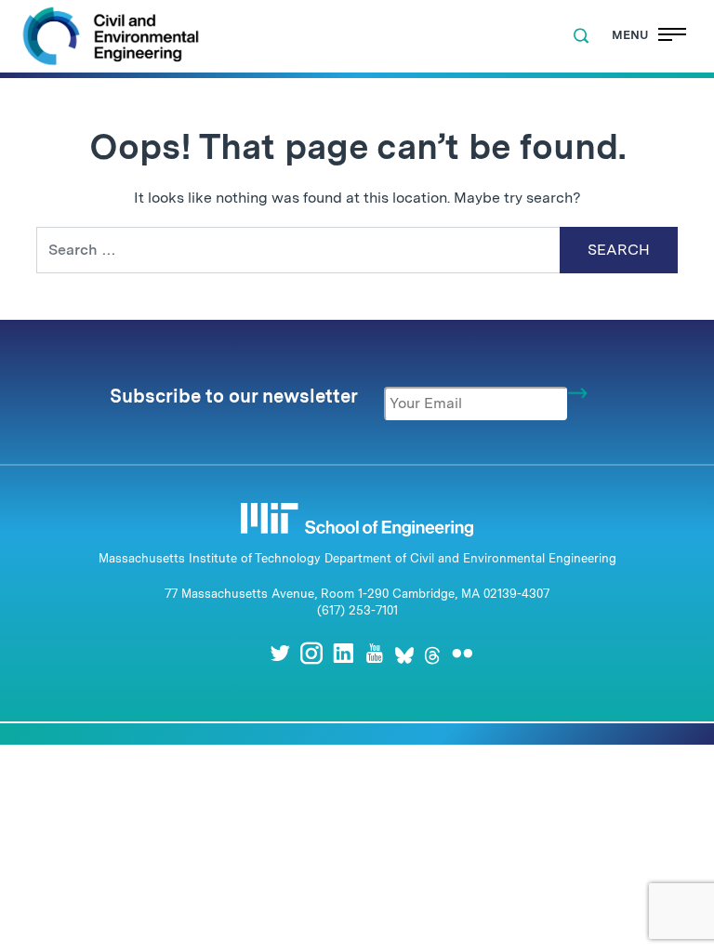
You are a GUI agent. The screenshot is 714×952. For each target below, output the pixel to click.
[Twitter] (280, 653)
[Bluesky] (404, 653)
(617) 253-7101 (357, 610)
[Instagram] (311, 653)
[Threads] (432, 653)
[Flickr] (462, 653)
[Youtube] (375, 653)
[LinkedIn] (343, 653)
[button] (581, 36)
